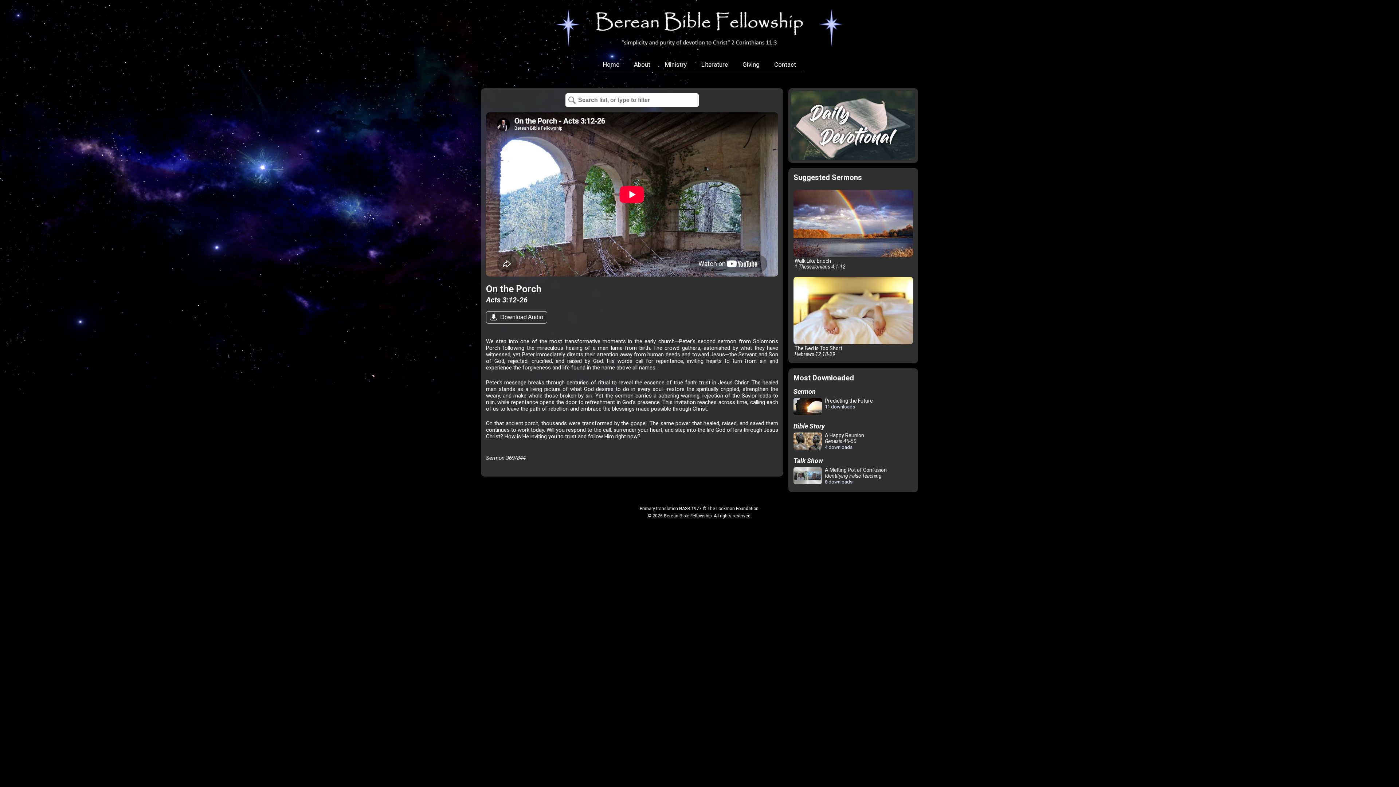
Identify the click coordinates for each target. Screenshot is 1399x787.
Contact (785, 64)
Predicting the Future (848, 404)
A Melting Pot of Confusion (855, 476)
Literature (714, 64)
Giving (751, 64)
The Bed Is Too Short (817, 351)
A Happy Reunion (844, 441)
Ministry (676, 64)
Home (611, 64)
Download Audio (521, 317)
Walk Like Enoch (819, 264)
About (642, 64)
